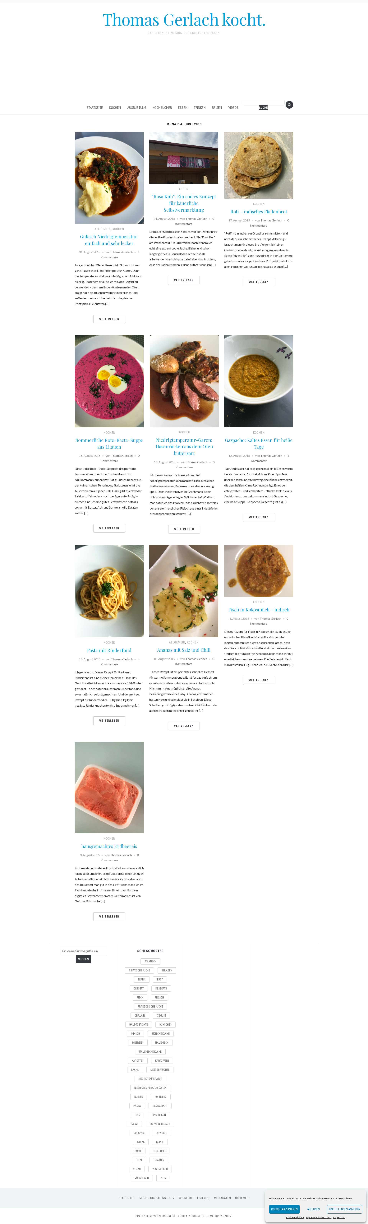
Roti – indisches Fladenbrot (258, 211)
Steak (141, 1141)
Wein (163, 1177)
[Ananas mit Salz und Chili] (183, 590)
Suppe (160, 1141)
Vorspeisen (142, 1177)
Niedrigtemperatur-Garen (150, 1087)
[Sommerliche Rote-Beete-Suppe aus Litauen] (109, 380)
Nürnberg (161, 1096)
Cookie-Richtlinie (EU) (194, 1198)
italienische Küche (150, 1051)
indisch (135, 1033)
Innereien (138, 1042)
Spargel (162, 1132)
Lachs (135, 1069)
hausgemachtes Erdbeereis (109, 846)
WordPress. (167, 1216)
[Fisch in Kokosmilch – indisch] (258, 570)
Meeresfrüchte (159, 1069)
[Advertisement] (184, 69)
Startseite (94, 108)
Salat (134, 1123)
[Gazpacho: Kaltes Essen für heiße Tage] (258, 380)
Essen (182, 108)
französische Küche (150, 1006)
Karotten (138, 1060)
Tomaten (159, 1159)
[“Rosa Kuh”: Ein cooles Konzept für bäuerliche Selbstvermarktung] (183, 157)
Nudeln (138, 1096)
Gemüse (161, 1015)
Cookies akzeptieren (284, 1209)
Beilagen (167, 970)
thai (139, 1159)
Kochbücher (162, 108)
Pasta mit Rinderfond (109, 650)
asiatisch (150, 961)
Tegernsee (159, 1150)
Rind (137, 1114)
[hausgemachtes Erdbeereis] (109, 787)
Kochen (115, 108)
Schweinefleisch (160, 1123)
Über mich (242, 1198)
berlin (141, 979)
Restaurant (160, 1105)
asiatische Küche (139, 970)
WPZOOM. (226, 1216)
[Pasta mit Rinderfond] (109, 591)
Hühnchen (165, 1024)
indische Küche (161, 1033)
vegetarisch (160, 1168)
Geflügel (140, 1015)
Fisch (140, 997)
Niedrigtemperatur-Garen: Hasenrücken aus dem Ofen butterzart (184, 446)
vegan (137, 1168)
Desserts (161, 988)
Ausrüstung (136, 108)
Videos (233, 108)
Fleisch (159, 997)
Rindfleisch (159, 1114)
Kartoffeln (162, 1060)
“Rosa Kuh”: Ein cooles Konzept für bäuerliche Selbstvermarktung (184, 203)
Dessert (139, 988)
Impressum (339, 1217)
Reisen (217, 108)
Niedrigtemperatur (150, 1078)
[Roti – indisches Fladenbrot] (258, 165)
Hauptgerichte (138, 1024)
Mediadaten (222, 1198)
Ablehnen (313, 1209)
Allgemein (102, 229)
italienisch (161, 1042)
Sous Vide (139, 1132)
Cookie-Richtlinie (295, 1217)
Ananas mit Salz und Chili (183, 650)
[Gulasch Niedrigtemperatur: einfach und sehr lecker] (109, 177)
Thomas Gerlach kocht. (184, 19)
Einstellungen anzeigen (344, 1209)
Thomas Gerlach (122, 252)
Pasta (137, 1105)
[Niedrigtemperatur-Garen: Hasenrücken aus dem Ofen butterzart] (184, 380)
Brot (160, 979)
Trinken (200, 108)
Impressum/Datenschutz (318, 1217)
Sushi (138, 1150)
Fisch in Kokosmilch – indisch (258, 609)
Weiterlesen (109, 319)
